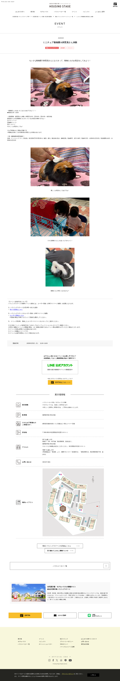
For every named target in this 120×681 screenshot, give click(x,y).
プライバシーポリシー (66, 641)
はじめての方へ (20, 11)
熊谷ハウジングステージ (52, 48)
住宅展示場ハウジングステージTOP (21, 16)
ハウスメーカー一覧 (60, 11)
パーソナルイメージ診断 (67, 646)
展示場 (33, 11)
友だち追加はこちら (16, 309)
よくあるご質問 (100, 11)
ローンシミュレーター (45, 644)
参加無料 (63, 48)
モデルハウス (44, 11)
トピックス (86, 11)
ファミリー (70, 48)
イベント (74, 11)
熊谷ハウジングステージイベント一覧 (64, 16)
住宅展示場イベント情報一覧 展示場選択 (42, 16)
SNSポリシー (64, 644)
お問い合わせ (85, 641)
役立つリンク (64, 639)
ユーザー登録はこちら (17, 315)
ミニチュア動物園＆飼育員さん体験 (84, 16)
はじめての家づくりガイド (89, 639)
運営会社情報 (85, 644)
